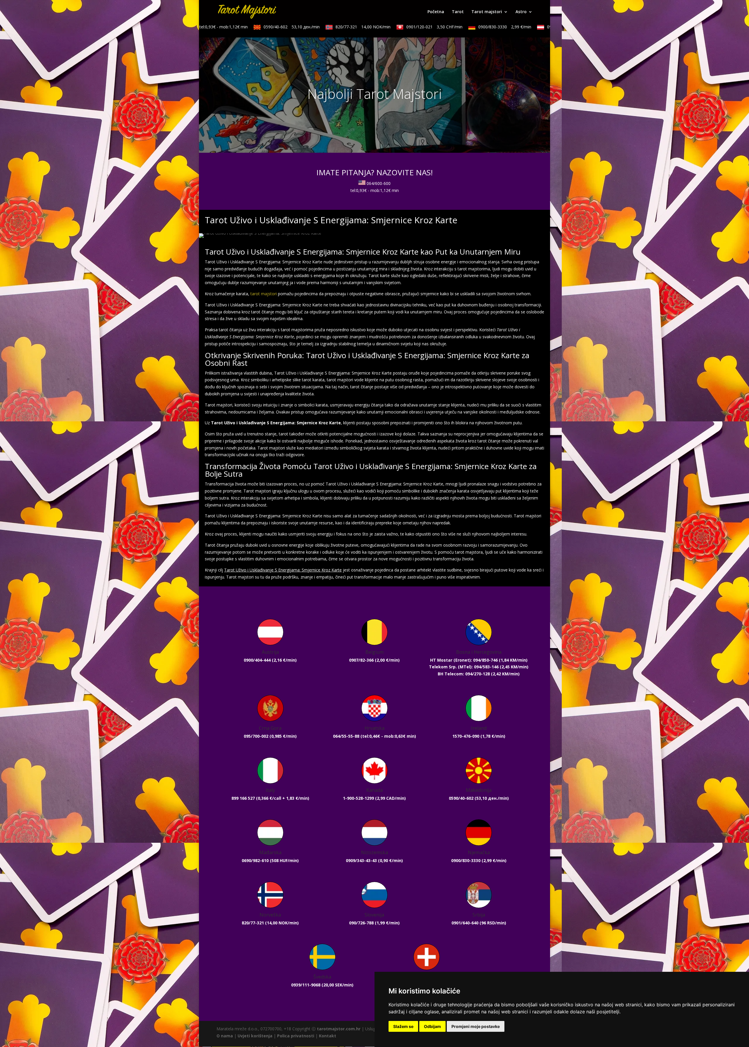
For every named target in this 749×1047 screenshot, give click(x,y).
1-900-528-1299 (358, 798)
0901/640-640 (464, 923)
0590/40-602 (270, 27)
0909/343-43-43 (361, 860)
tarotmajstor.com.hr (338, 1028)
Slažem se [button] (403, 1026)
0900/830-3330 (482, 27)
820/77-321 (341, 27)
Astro (521, 12)
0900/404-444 (257, 660)
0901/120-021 (412, 27)
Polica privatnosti (295, 1036)
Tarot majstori (486, 12)
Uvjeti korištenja (255, 1036)
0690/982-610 (255, 860)
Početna (435, 12)
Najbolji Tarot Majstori (374, 94)
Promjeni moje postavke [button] (475, 1026)
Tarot (458, 12)
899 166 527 (243, 798)
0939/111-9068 (305, 985)
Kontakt (327, 1036)
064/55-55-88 (346, 736)
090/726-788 (361, 923)
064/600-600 (379, 183)
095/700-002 (256, 736)
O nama (225, 1036)
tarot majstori (263, 293)
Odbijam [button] (432, 1026)
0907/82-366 (361, 660)
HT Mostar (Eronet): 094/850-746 (464, 660)
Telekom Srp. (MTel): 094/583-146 (464, 667)
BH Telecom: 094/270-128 (464, 674)
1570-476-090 (465, 736)
